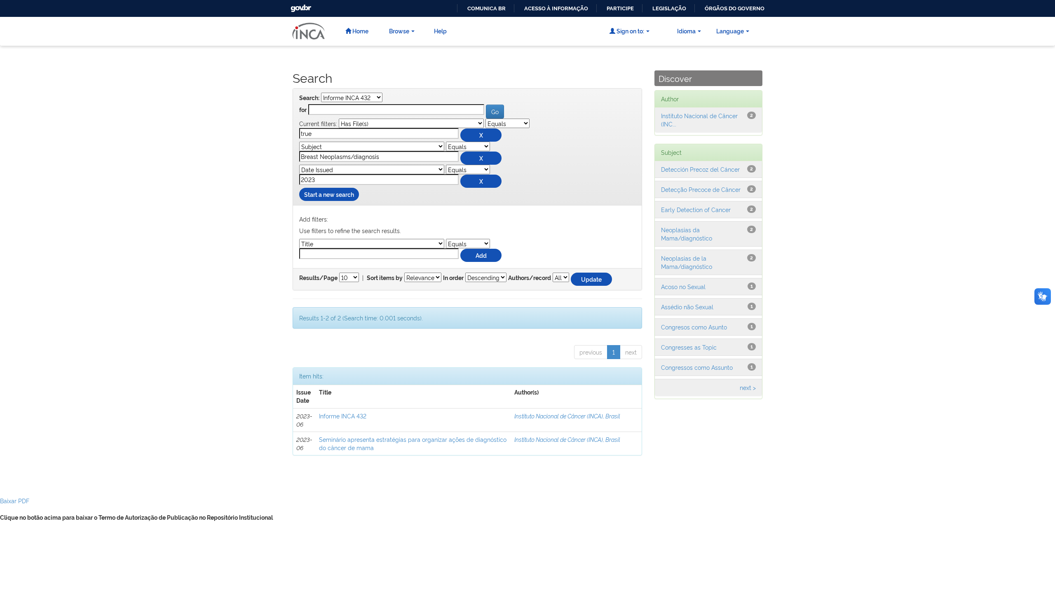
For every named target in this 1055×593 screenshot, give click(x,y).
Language (730, 31)
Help (440, 31)
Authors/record (529, 278)
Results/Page (318, 278)
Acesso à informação (556, 8)
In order (453, 278)
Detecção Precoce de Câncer (701, 189)
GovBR (300, 6)
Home (359, 31)
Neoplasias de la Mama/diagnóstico (686, 262)
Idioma (686, 31)
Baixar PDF (14, 500)
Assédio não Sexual (687, 307)
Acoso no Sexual (683, 286)
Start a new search (329, 194)
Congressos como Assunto (697, 367)
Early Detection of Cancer (696, 209)
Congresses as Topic (689, 347)
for (303, 110)
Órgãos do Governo (734, 8)
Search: (309, 98)
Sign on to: (629, 31)
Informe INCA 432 (342, 416)
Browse (399, 31)
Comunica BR (486, 8)
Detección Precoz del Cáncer (700, 169)
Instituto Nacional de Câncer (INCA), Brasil (567, 416)
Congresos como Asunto (694, 327)
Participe (620, 8)
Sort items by (385, 278)
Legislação (669, 8)
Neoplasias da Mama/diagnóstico (686, 234)
